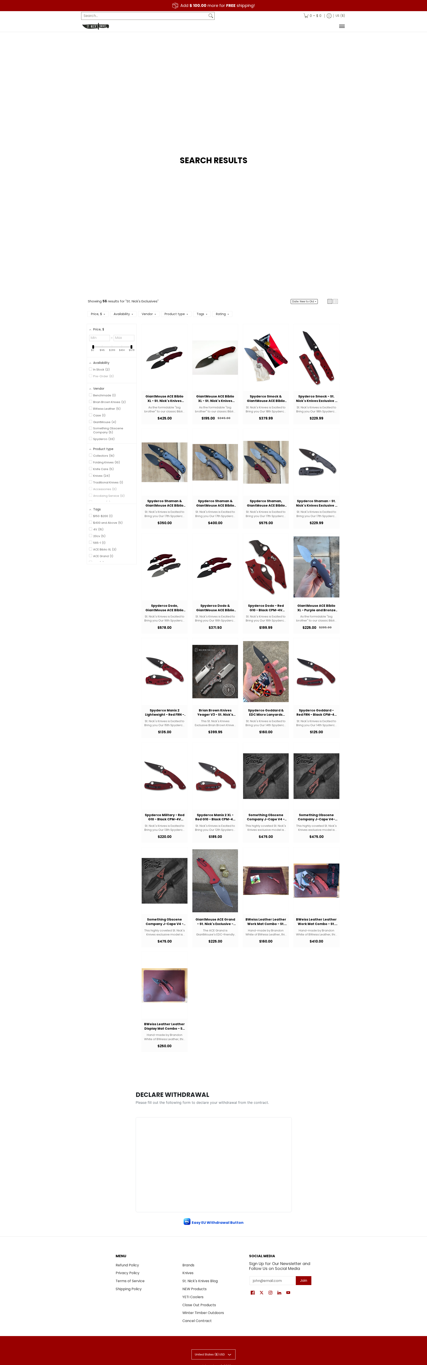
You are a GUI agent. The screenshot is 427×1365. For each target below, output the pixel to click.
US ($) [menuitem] (340, 16)
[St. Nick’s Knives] (95, 26)
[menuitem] (312, 16)
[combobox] (144, 16)
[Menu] (342, 26)
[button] (330, 301)
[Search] (210, 16)
